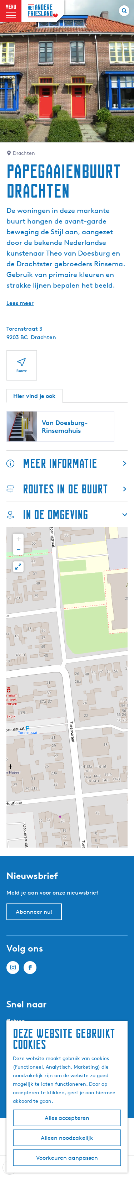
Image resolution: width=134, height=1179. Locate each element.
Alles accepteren (67, 1118)
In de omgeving (55, 515)
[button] (18, 539)
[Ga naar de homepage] (43, 11)
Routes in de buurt (65, 489)
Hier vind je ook (34, 395)
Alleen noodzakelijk (67, 1138)
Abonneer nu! (34, 911)
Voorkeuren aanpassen (67, 1157)
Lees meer (20, 303)
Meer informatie (60, 463)
